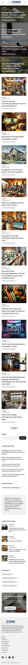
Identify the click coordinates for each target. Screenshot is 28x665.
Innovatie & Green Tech (8, 316)
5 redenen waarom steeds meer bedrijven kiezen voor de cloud (11, 465)
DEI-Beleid (4, 648)
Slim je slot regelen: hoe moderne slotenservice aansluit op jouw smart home (12, 459)
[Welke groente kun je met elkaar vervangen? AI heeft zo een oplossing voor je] (14, 293)
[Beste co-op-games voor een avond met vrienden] (14, 187)
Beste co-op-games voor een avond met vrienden (17, 550)
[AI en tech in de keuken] (5, 539)
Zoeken (4, 434)
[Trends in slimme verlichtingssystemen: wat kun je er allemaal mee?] (14, 86)
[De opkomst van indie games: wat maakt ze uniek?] (14, 121)
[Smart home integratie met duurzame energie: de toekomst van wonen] (14, 65)
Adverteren (5, 650)
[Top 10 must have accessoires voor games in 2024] (14, 329)
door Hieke (11, 536)
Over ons (4, 639)
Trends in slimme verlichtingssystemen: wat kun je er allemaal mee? (13, 475)
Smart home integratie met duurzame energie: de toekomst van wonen (13, 470)
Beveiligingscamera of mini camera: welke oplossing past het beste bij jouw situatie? (13, 452)
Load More (14, 428)
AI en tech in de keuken (15, 541)
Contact (4, 652)
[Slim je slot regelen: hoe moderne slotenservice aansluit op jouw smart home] (14, 31)
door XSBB (11, 524)
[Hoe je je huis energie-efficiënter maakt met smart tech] (14, 220)
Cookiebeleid (5, 645)
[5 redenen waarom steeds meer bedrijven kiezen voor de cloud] (14, 48)
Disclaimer (5, 643)
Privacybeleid (6, 641)
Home (3, 637)
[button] (2, 3)
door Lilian (11, 545)
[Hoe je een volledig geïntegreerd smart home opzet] (14, 399)
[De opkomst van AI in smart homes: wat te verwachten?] (14, 154)
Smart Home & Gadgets (8, 20)
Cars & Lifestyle (6, 37)
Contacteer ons (10, 608)
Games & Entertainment (8, 141)
